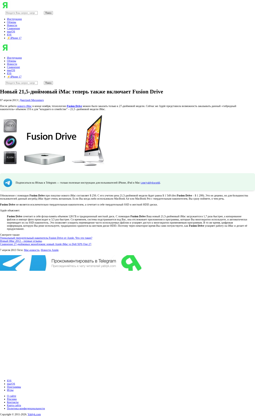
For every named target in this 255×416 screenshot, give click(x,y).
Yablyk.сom (34, 414)
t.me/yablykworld (150, 182)
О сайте (11, 395)
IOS (9, 34)
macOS (11, 31)
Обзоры (11, 22)
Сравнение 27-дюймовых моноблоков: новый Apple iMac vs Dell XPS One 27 (45, 244)
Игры (10, 390)
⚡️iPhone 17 (14, 37)
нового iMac (24, 106)
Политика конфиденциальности (26, 408)
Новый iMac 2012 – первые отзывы (21, 241)
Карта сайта (14, 405)
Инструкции (14, 19)
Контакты (13, 402)
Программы (14, 386)
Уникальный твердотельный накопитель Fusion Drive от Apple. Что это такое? (46, 237)
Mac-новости (31, 250)
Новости (12, 25)
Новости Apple (49, 250)
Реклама (12, 399)
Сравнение (13, 28)
